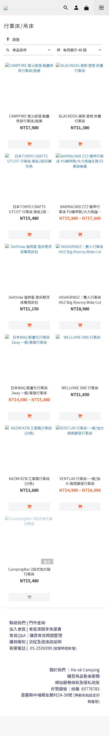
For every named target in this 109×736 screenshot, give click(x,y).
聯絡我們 (17, 622)
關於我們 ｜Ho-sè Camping (74, 670)
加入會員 (18, 629)
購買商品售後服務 (83, 676)
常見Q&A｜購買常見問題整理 (35, 635)
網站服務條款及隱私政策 (77, 682)
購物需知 (17, 642)
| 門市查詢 (36, 622)
